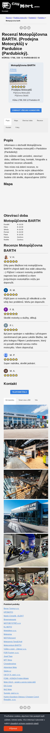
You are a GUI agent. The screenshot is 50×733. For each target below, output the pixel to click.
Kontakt (5, 11)
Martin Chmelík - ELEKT (14, 616)
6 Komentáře (13, 70)
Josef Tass (8, 656)
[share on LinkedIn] (29, 29)
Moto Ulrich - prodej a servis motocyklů (20, 682)
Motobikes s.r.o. (10, 631)
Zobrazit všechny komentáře (26, 110)
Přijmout (13, 728)
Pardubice (41, 18)
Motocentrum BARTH (12, 645)
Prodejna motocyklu (20, 18)
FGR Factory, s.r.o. (11, 653)
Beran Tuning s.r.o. (11, 609)
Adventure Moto (10, 667)
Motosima (8, 634)
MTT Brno (8, 660)
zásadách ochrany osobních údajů (24, 723)
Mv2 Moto (8, 689)
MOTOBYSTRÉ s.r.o (12, 623)
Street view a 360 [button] (24, 400)
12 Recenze (13, 69)
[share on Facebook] (21, 29)
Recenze (9, 18)
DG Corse (8, 686)
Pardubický (32, 18)
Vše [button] (36, 400)
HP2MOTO (8, 612)
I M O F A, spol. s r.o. (12, 675)
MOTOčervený (10, 638)
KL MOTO (8, 627)
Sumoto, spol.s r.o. (11, 693)
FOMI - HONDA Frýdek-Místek (16, 678)
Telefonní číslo (19, 392)
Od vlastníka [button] (9, 400)
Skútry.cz (7, 671)
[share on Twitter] (25, 29)
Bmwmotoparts (10, 620)
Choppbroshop (10, 664)
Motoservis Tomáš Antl (13, 642)
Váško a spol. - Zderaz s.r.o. (15, 649)
